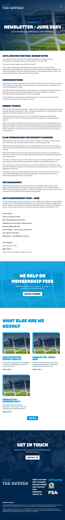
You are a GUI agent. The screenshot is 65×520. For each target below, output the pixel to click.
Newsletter (32, 22)
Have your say (38, 487)
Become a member (39, 484)
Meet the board (39, 482)
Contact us (37, 494)
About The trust (39, 479)
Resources (37, 492)
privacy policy (8, 502)
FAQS (34, 489)
